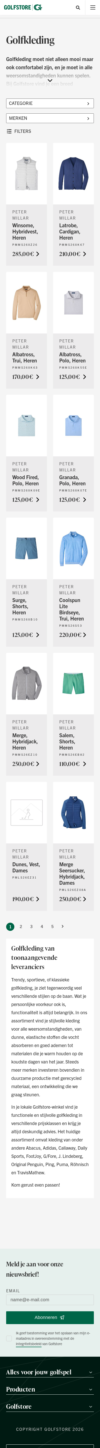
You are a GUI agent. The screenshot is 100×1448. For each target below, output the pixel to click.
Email (13, 1290)
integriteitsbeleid (29, 1343)
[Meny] (92, 7)
